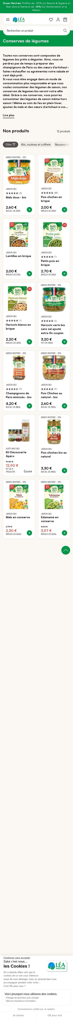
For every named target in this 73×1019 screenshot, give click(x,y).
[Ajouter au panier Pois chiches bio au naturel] (64, 470)
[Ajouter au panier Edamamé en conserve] (64, 533)
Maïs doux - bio (16, 197)
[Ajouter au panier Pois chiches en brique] (64, 209)
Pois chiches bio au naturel (54, 454)
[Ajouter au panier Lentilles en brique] (29, 273)
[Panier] (65, 19)
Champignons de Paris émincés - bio (19, 395)
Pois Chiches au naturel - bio (51, 395)
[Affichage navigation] (7, 19)
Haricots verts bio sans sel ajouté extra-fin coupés (53, 329)
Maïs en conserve (18, 517)
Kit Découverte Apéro (16, 454)
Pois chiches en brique (51, 199)
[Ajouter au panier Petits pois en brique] (64, 273)
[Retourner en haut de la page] (65, 550)
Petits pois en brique (50, 263)
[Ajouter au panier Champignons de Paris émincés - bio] (29, 406)
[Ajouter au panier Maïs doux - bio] (29, 209)
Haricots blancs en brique (18, 326)
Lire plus (8, 115)
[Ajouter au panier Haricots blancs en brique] (29, 341)
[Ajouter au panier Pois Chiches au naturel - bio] (64, 406)
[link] (51, 19)
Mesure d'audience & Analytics (21, 1001)
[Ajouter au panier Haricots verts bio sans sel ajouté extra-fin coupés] (64, 341)
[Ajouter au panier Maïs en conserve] (29, 533)
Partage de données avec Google (22, 998)
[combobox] (36, 30)
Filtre (9, 144)
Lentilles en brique (18, 256)
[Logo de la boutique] (19, 19)
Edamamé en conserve (49, 519)
